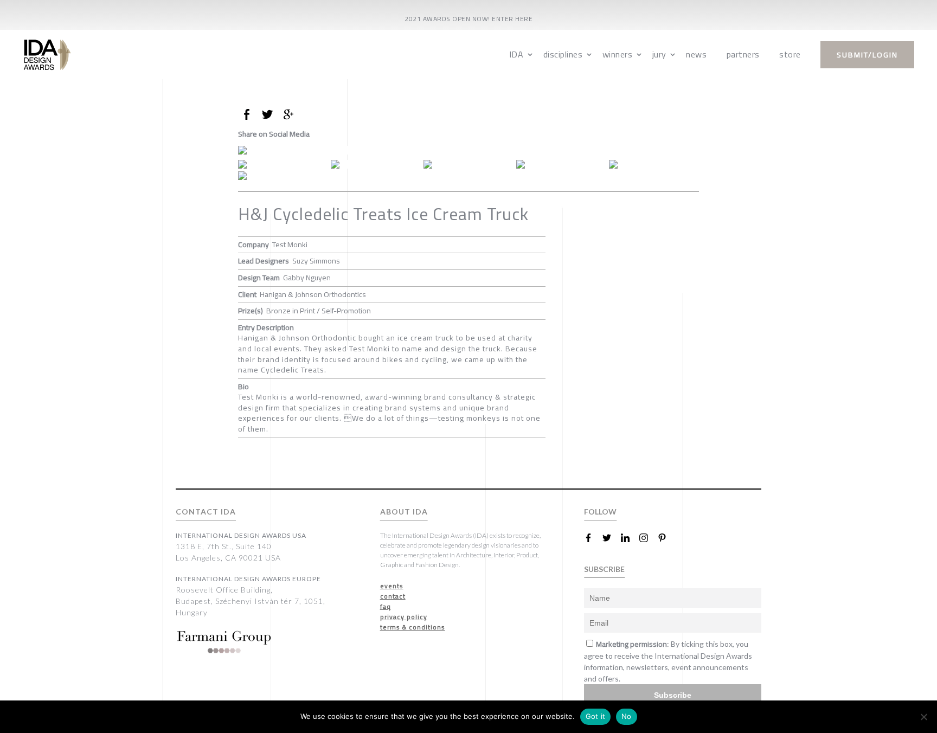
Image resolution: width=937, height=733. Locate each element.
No (626, 716)
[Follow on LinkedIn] (629, 537)
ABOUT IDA (404, 511)
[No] (923, 716)
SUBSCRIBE (604, 569)
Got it (596, 716)
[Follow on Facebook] (592, 537)
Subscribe (672, 695)
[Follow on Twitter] (611, 537)
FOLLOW (600, 511)
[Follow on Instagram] (648, 537)
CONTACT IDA (206, 511)
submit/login (867, 55)
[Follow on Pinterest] (666, 537)
